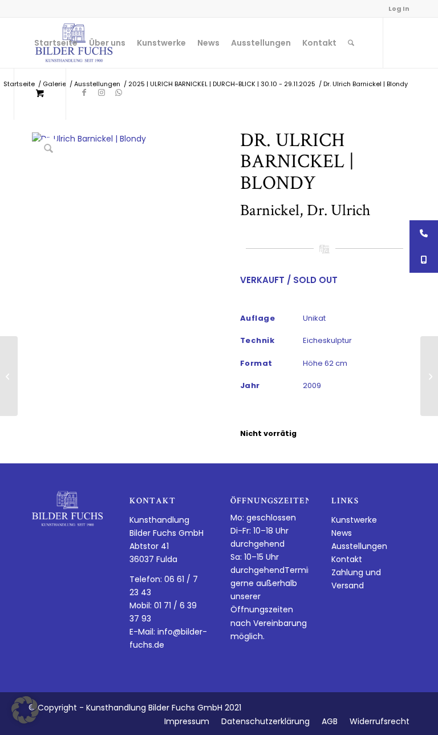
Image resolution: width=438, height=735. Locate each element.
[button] (25, 710)
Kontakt (346, 559)
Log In (398, 8)
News (341, 533)
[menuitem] (56, 43)
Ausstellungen (359, 546)
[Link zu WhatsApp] (118, 92)
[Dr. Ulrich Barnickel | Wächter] (429, 376)
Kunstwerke (354, 520)
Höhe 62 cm (325, 363)
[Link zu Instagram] (101, 92)
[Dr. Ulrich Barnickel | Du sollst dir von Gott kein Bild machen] (9, 376)
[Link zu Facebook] (84, 92)
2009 (312, 385)
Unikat (314, 318)
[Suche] (351, 43)
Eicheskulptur (327, 340)
